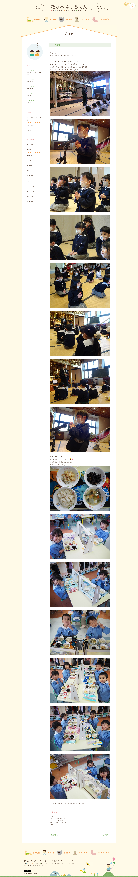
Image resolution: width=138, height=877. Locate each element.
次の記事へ (106, 835)
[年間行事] (64, 854)
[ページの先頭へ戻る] (109, 875)
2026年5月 (30, 160)
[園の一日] (50, 21)
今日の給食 (30, 88)
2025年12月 (30, 186)
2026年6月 (30, 155)
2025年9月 (30, 202)
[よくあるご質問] (101, 21)
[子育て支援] (80, 855)
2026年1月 (30, 181)
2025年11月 (30, 191)
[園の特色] (32, 854)
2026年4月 (30, 165)
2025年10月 (30, 197)
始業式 (29, 96)
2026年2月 (30, 176)
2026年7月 (30, 150)
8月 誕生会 (30, 81)
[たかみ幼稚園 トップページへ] (69, 10)
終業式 (29, 103)
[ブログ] (69, 33)
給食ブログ (30, 125)
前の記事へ (53, 835)
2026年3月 (30, 170)
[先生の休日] (130, 6)
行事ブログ (30, 130)
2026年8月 (30, 144)
